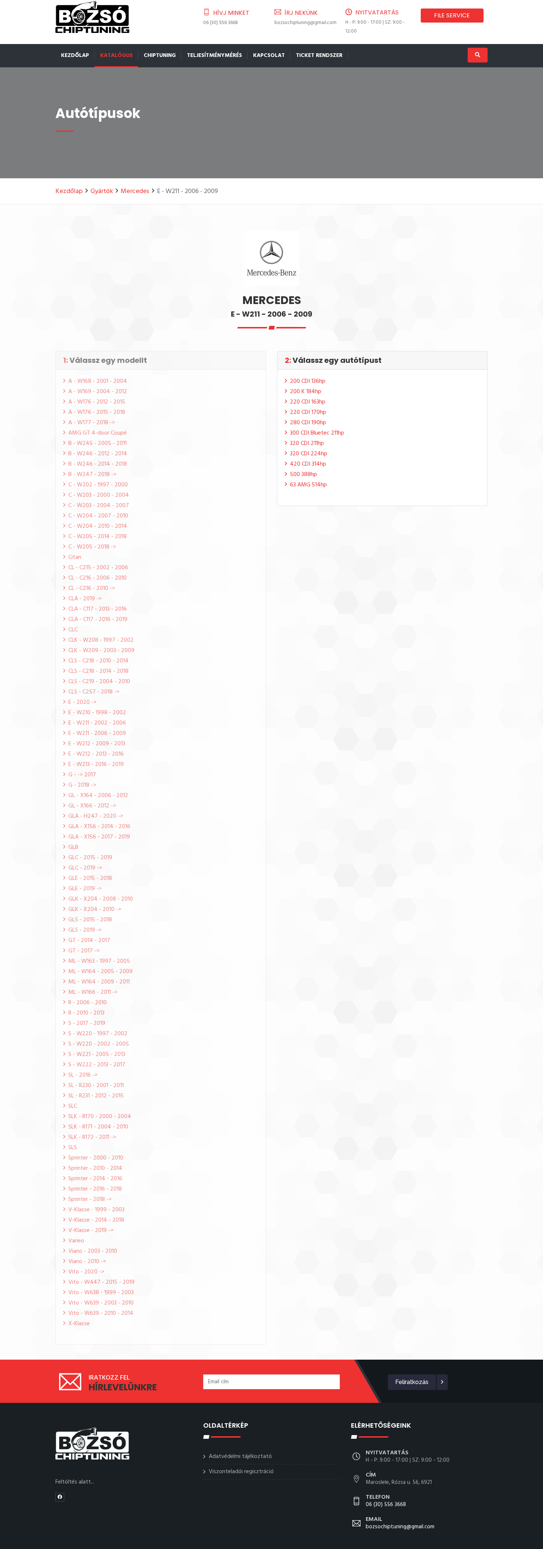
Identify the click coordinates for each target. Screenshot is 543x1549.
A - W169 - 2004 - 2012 (97, 391)
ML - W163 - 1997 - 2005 (99, 961)
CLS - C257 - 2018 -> (93, 692)
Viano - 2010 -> (87, 1261)
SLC (72, 1106)
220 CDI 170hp (308, 412)
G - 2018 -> (82, 785)
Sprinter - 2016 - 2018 (95, 1189)
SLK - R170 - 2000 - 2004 (99, 1116)
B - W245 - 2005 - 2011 (97, 443)
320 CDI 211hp (307, 443)
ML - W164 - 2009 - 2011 (99, 982)
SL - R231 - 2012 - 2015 (96, 1096)
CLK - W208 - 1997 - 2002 (101, 640)
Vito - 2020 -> (86, 1272)
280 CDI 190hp (308, 423)
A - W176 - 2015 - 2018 (96, 412)
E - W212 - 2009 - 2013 (96, 744)
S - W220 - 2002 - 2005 (98, 1044)
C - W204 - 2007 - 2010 (98, 516)
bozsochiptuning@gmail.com (305, 23)
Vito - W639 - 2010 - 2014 (100, 1313)
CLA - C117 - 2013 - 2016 (97, 609)
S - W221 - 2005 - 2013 (96, 1054)
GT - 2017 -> (83, 951)
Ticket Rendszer (319, 55)
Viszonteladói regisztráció (241, 1472)
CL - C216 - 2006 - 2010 (97, 578)
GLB (73, 847)
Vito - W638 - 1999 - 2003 (101, 1292)
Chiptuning (160, 55)
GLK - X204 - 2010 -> (94, 909)
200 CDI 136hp (307, 381)
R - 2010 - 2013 (86, 1013)
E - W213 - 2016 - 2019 (96, 764)
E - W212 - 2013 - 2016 (96, 754)
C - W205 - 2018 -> (92, 547)
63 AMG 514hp (308, 485)
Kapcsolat (269, 55)
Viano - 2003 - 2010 (92, 1251)
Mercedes (135, 191)
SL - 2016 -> (83, 1075)
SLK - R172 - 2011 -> (92, 1137)
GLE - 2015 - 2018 (90, 878)
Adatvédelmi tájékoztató (240, 1456)
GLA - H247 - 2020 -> (95, 816)
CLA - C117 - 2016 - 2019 (97, 619)
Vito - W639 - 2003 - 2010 (101, 1303)
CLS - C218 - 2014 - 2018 (98, 671)
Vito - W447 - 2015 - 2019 (101, 1282)
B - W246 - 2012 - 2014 (97, 454)
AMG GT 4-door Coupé (97, 433)
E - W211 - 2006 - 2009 (97, 733)
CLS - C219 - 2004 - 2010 (99, 681)
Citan (74, 557)
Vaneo (76, 1241)
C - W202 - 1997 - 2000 (98, 485)
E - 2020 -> (82, 702)
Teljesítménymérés (214, 55)
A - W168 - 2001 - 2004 (97, 381)
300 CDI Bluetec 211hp (317, 433)
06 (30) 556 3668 (220, 23)
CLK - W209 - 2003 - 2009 (101, 650)
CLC (73, 630)
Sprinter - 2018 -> (90, 1199)
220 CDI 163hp (307, 402)
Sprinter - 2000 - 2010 (95, 1158)
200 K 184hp (305, 391)
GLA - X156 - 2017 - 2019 (99, 837)
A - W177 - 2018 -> (91, 423)
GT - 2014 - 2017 (89, 940)
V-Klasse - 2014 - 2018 (96, 1220)
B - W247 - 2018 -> (92, 474)
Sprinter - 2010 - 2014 (95, 1168)
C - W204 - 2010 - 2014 (97, 526)
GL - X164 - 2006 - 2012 (98, 795)
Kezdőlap (75, 55)
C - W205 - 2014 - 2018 (97, 536)
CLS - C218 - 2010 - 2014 (98, 661)
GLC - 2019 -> (85, 868)
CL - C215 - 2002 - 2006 (98, 568)
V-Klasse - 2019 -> (90, 1230)
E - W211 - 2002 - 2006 (97, 723)
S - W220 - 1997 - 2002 (97, 1034)
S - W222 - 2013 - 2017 (96, 1065)
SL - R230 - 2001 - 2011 (96, 1085)
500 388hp (303, 474)
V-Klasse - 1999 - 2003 (96, 1210)
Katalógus (116, 55)
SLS (72, 1148)
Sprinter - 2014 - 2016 (95, 1179)
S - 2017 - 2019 (86, 1023)
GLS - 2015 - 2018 (90, 920)
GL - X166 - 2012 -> (92, 806)
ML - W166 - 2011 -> (92, 992)
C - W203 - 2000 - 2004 (98, 495)
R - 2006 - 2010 (87, 1003)
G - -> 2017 (82, 775)
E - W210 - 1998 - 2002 (97, 713)
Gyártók (101, 191)
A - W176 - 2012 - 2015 (96, 402)
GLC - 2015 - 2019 (90, 858)
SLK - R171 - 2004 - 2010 (98, 1127)
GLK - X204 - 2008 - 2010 (100, 899)
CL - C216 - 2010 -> (91, 588)
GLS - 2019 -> (85, 930)
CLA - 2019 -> (85, 599)
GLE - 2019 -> (85, 889)
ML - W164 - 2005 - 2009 (100, 971)
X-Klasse (79, 1324)
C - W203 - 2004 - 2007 (98, 505)
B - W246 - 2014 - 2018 (97, 464)
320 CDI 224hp (308, 454)
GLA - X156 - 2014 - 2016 (99, 826)
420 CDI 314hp (308, 464)
